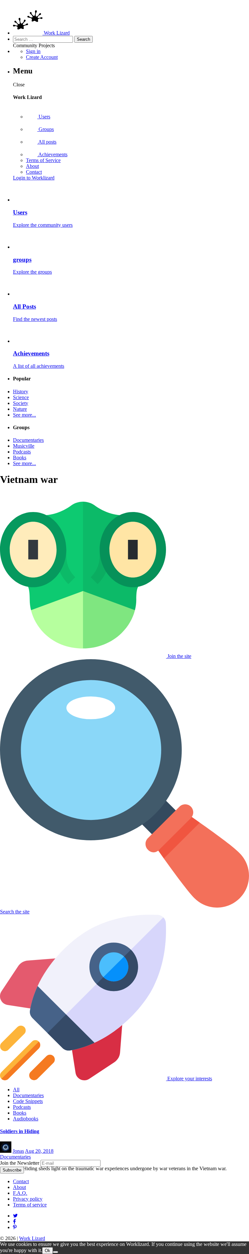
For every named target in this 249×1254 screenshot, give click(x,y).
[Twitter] (15, 1215)
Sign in (33, 51)
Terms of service (30, 1204)
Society (20, 403)
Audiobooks (25, 1118)
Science (21, 397)
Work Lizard (32, 1238)
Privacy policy (27, 1199)
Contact (34, 172)
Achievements (52, 154)
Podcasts (22, 451)
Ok (47, 1250)
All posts (46, 142)
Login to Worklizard (33, 177)
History (20, 391)
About (32, 166)
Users (43, 116)
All (16, 1089)
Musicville (23, 446)
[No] (55, 1252)
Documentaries (28, 440)
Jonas (18, 1151)
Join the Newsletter (19, 1163)
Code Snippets (28, 1101)
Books (19, 457)
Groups (45, 129)
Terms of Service (43, 160)
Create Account (42, 57)
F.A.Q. (20, 1193)
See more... (24, 415)
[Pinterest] (14, 1221)
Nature (20, 409)
